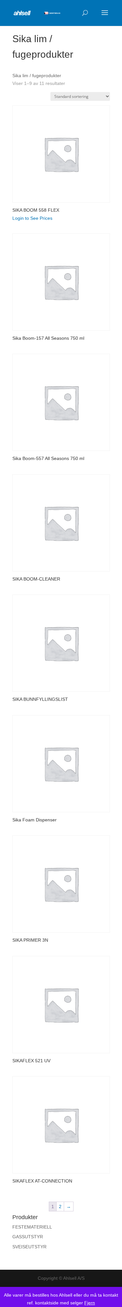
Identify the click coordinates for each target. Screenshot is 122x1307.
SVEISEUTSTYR (29, 1246)
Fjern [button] (89, 1302)
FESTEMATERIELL (32, 1227)
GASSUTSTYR (27, 1236)
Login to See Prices (32, 218)
